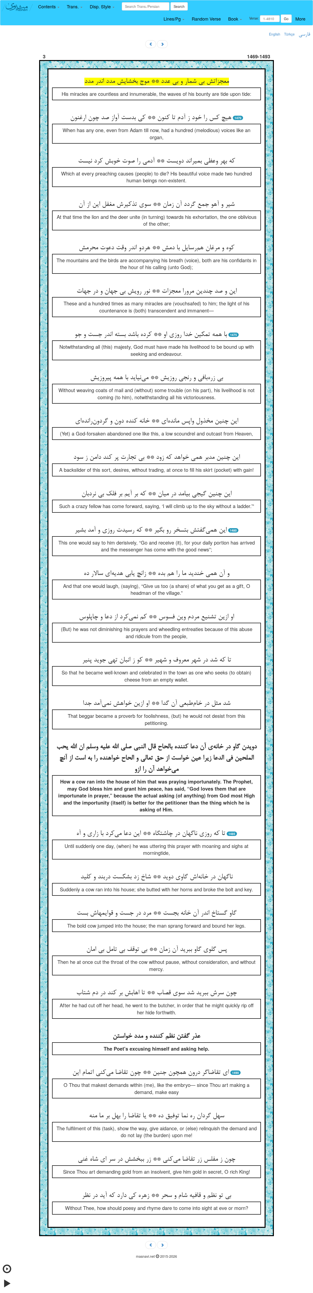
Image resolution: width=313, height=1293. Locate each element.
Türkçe (289, 34)
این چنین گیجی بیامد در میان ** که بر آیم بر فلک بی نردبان (156, 494)
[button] (48, 6)
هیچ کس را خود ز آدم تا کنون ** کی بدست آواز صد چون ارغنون (150, 118)
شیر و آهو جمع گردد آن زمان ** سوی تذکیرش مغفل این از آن (156, 205)
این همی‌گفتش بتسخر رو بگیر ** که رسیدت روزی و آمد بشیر (151, 530)
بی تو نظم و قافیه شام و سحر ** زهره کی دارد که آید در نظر (156, 1196)
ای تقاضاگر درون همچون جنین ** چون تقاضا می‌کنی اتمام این (150, 1073)
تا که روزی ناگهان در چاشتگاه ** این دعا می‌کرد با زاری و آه (150, 834)
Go (286, 18)
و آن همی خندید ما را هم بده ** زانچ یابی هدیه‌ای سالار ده (156, 574)
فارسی (304, 34)
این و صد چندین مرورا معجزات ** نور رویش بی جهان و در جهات (157, 291)
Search (179, 6)
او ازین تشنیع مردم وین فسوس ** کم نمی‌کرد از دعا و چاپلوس (156, 617)
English (274, 34)
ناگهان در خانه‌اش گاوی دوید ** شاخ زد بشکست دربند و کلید (156, 877)
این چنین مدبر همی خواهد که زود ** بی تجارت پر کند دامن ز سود (156, 457)
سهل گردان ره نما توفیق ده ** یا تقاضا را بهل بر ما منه (156, 1116)
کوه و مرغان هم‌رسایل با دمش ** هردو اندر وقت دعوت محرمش (156, 248)
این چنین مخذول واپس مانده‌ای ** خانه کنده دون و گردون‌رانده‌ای (156, 421)
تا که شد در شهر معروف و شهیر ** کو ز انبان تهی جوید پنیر (156, 660)
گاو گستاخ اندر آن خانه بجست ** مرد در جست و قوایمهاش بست (156, 913)
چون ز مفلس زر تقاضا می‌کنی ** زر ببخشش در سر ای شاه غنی (156, 1159)
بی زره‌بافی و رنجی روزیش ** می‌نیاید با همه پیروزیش (156, 378)
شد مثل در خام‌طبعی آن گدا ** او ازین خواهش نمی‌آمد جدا (156, 704)
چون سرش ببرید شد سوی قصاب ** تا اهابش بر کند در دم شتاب (156, 993)
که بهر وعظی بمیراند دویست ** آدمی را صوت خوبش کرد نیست (156, 161)
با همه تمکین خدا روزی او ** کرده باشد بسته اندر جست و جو (151, 335)
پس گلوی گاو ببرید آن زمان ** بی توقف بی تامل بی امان (156, 950)
